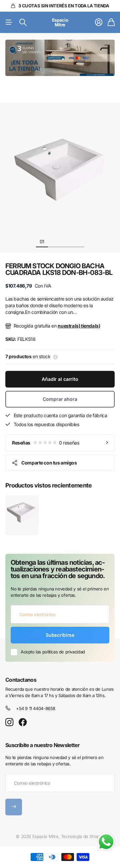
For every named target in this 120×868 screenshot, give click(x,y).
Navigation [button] (9, 22)
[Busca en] (23, 22)
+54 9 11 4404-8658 (35, 708)
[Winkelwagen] (111, 22)
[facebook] (23, 722)
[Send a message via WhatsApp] (106, 841)
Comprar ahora (60, 399)
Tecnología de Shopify (82, 836)
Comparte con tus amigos (49, 462)
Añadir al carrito (60, 379)
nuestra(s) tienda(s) (79, 326)
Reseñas (45, 442)
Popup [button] (55, 356)
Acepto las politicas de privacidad (53, 651)
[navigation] (54, 241)
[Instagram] (9, 722)
